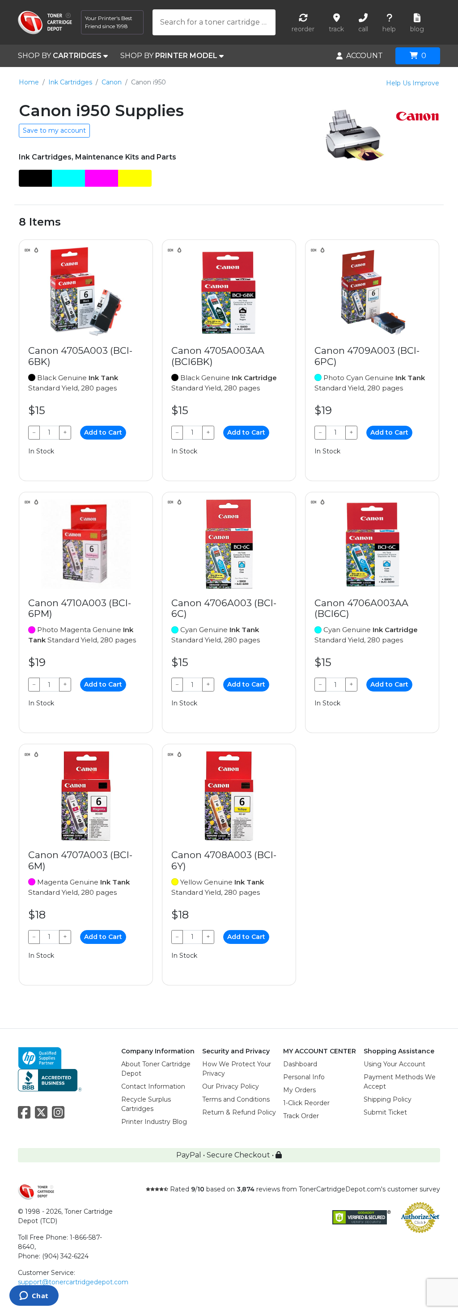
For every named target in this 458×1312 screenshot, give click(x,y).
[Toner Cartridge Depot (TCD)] (45, 22)
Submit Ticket (385, 1112)
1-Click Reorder (306, 1103)
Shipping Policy (387, 1099)
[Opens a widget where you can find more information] (34, 1296)
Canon (112, 82)
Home (29, 82)
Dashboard (300, 1064)
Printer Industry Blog (154, 1122)
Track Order (301, 1116)
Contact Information (153, 1086)
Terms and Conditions (236, 1099)
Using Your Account (394, 1064)
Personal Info (304, 1077)
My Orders (299, 1090)
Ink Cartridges (70, 82)
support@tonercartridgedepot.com (73, 1282)
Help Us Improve (412, 83)
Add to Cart (103, 432)
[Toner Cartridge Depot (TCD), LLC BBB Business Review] (50, 1079)
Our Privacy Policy (230, 1086)
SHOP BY (60, 55)
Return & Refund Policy (239, 1112)
